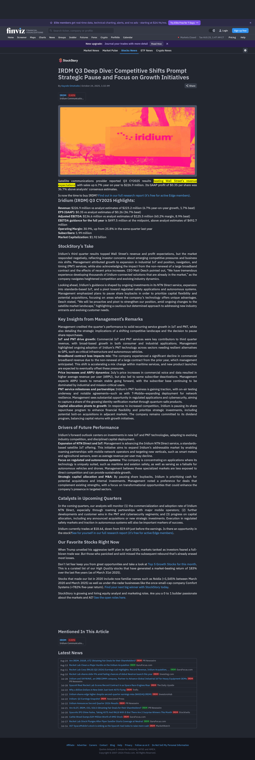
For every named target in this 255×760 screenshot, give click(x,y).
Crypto (104, 37)
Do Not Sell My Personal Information (170, 745)
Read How (156, 43)
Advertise (82, 745)
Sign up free (240, 30)
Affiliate (70, 745)
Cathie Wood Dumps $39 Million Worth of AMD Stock (96, 716)
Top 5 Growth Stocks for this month (172, 564)
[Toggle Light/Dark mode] (212, 30)
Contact (104, 745)
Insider (72, 37)
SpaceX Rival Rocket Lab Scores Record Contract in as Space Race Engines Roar (109, 685)
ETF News (147, 50)
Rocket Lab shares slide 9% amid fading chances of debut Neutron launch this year (110, 674)
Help (243, 37)
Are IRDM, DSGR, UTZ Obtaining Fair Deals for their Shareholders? (102, 660)
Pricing (232, 37)
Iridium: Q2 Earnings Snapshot (84, 698)
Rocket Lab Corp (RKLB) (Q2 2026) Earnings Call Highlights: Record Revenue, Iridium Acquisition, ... (119, 669)
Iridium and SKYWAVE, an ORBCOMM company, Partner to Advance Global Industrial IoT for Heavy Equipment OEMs (128, 678)
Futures (84, 37)
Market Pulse (110, 50)
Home (11, 37)
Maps (33, 37)
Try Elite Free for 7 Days (182, 22)
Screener (22, 37)
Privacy (128, 745)
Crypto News (163, 50)
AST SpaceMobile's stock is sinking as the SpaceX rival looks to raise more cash (109, 725)
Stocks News (129, 50)
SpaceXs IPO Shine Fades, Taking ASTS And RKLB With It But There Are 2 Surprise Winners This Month (120, 712)
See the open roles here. (110, 597)
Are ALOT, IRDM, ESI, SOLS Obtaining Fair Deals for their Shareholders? (105, 707)
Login (225, 30)
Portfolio (115, 37)
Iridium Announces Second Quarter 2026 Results (93, 703)
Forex (94, 37)
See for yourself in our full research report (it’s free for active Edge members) (122, 533)
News (52, 37)
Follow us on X (142, 745)
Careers (93, 745)
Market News (91, 50)
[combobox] (81, 30)
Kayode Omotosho (70, 85)
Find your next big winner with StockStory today (136, 587)
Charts (42, 37)
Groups (62, 37)
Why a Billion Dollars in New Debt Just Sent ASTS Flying (97, 689)
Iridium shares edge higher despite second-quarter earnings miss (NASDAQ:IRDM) (110, 694)
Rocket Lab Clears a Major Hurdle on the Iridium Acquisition (99, 665)
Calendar (128, 37)
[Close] (250, 22)
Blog (112, 745)
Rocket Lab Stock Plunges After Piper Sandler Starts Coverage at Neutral (106, 721)
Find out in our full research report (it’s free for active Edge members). (144, 195)
